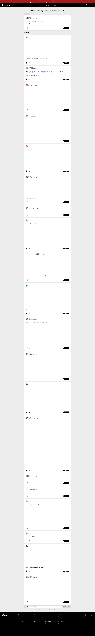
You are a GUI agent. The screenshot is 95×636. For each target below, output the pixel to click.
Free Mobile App (48, 621)
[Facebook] (91, 615)
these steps (54, 2)
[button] (69, 18)
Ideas (54, 5)
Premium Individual (61, 616)
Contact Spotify (48, 623)
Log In (90, 5)
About (19, 616)
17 (66, 31)
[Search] (86, 5)
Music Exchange (13, 7)
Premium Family (61, 621)
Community (7, 5)
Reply (66, 28)
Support (46, 616)
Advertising (34, 621)
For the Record (20, 621)
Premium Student (61, 623)
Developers (34, 619)
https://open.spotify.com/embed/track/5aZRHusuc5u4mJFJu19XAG (42, 71)
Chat (47, 5)
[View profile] (27, 17)
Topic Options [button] (27, 14)
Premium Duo (60, 619)
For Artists (33, 616)
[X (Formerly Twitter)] (88, 615)
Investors (33, 623)
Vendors (33, 626)
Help (40, 5)
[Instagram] (85, 615)
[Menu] (93, 5)
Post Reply (66, 606)
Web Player (47, 619)
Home (7, 7)
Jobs (19, 619)
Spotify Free (60, 626)
